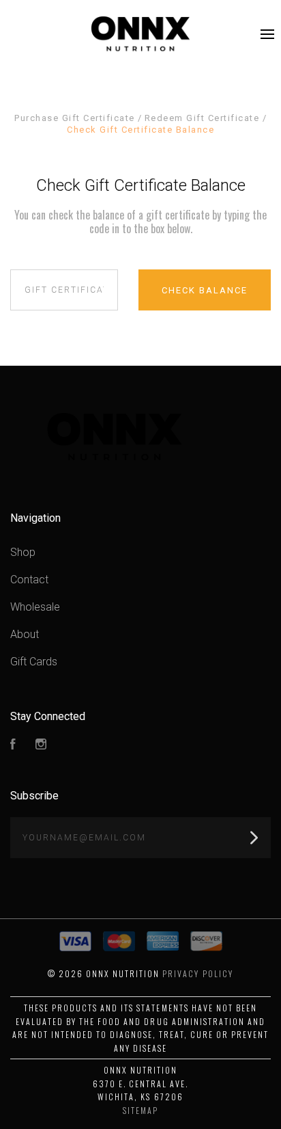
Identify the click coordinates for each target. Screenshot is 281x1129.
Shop (22, 552)
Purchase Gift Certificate (76, 118)
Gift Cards (33, 661)
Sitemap (140, 1110)
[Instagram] (40, 745)
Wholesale (35, 606)
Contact (29, 579)
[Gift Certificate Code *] (64, 289)
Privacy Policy (197, 973)
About (24, 634)
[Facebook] (13, 745)
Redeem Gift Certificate (204, 118)
